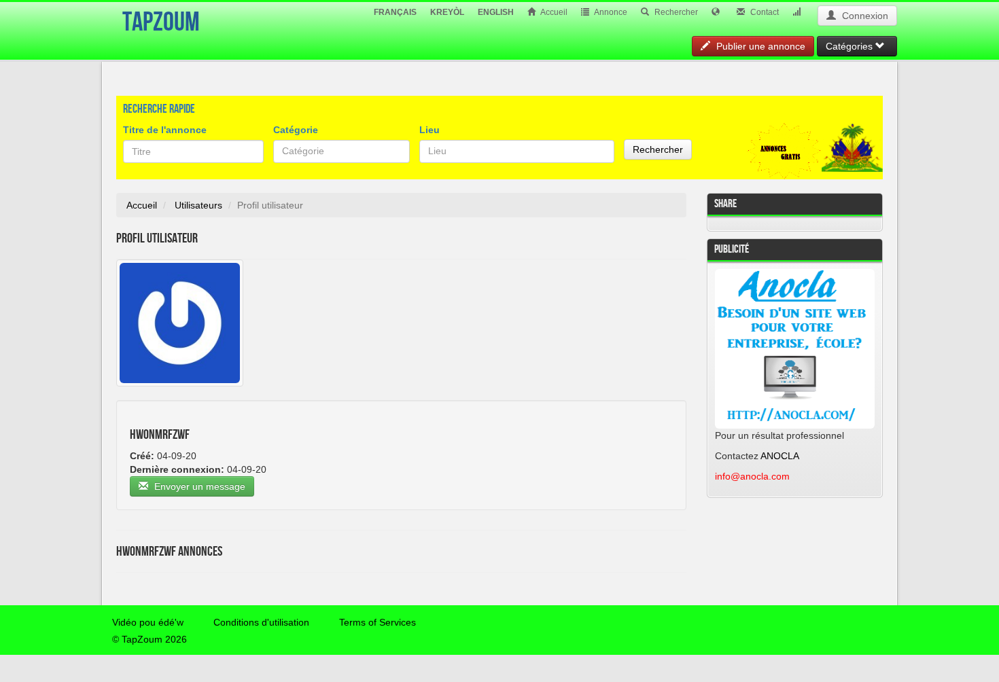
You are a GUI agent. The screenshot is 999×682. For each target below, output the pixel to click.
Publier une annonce (759, 46)
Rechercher (675, 12)
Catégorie (295, 129)
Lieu (429, 129)
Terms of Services (377, 622)
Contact (763, 12)
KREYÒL (447, 12)
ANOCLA (779, 455)
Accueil (553, 12)
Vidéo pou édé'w (147, 622)
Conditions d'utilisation (261, 622)
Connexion (863, 15)
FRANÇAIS (395, 12)
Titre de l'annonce (165, 129)
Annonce (610, 12)
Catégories (850, 46)
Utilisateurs (198, 205)
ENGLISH (496, 12)
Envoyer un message (198, 486)
